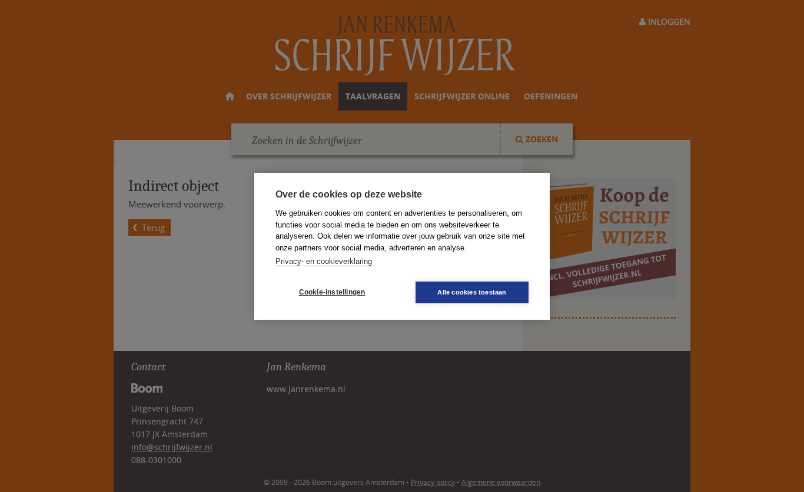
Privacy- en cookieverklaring (323, 261)
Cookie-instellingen (332, 292)
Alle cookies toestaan (471, 292)
